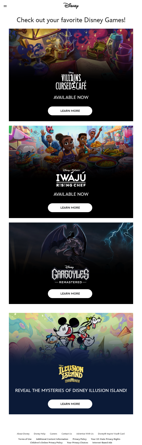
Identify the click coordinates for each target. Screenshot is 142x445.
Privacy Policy (80, 439)
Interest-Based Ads (102, 442)
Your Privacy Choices (77, 442)
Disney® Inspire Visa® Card (111, 433)
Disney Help (39, 433)
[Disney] (71, 6)
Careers (53, 433)
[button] (5, 6)
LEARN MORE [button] (70, 111)
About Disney (23, 433)
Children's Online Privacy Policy (46, 442)
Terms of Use (25, 439)
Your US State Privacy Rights (105, 439)
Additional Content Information (52, 439)
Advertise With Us (85, 433)
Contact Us (67, 433)
